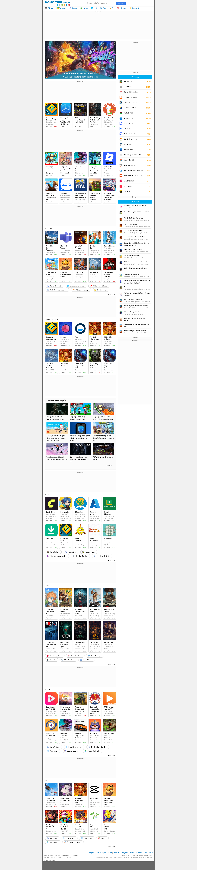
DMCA (150, 853)
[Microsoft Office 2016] (121, 175)
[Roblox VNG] (121, 133)
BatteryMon (129, 160)
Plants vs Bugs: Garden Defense (135, 330)
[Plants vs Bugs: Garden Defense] (121, 331)
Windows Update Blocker (133, 170)
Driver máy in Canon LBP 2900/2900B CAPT (132, 155)
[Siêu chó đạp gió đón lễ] (121, 312)
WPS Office (128, 186)
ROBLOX (128, 123)
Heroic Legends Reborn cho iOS (134, 299)
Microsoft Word (131, 150)
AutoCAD (129, 181)
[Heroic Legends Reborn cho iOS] (121, 300)
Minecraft (128, 81)
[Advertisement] (98, 27)
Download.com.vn (138, 855)
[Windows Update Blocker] (121, 170)
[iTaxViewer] (121, 144)
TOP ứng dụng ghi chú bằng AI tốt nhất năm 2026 (137, 294)
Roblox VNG (130, 134)
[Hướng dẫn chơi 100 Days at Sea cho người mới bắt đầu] (121, 244)
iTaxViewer (128, 144)
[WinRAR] (121, 113)
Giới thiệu (100, 853)
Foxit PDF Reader (132, 97)
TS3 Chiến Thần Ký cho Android (134, 237)
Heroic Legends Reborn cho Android (136, 305)
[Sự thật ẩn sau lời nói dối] (121, 256)
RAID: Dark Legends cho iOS (135, 249)
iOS (46, 781)
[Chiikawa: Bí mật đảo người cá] (121, 275)
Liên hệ (131, 853)
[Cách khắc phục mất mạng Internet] (121, 269)
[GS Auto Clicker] (121, 107)
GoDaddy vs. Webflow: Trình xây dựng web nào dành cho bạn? (137, 282)
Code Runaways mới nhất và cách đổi (136, 212)
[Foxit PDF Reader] (121, 97)
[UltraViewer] (121, 118)
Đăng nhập (91, 853)
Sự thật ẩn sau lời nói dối (132, 255)
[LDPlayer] (121, 191)
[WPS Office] (121, 186)
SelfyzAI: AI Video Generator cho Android (135, 207)
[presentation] (48, 60)
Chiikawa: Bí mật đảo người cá (134, 274)
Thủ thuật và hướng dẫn (56, 400)
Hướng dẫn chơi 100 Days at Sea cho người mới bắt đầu (136, 244)
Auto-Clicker (129, 87)
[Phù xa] (121, 287)
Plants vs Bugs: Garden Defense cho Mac (136, 325)
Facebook (138, 853)
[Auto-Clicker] (121, 86)
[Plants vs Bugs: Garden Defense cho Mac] (121, 325)
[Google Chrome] (121, 139)
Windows (48, 228)
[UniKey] (121, 92)
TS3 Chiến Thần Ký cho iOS (133, 230)
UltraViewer (129, 118)
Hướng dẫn (124, 853)
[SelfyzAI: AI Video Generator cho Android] (121, 206)
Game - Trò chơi (51, 320)
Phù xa (126, 287)
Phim (47, 586)
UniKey (131, 92)
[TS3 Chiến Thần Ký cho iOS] (121, 231)
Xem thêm (111, 294)
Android (48, 690)
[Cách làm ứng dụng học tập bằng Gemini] (121, 319)
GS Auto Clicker (130, 108)
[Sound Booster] (121, 165)
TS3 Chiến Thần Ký (130, 224)
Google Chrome (130, 139)
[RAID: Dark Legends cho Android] (121, 262)
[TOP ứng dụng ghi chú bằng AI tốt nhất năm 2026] (121, 294)
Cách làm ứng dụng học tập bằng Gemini (135, 319)
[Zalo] (121, 128)
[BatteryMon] (121, 160)
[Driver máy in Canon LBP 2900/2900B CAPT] (121, 154)
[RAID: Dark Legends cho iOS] (121, 250)
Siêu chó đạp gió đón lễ (131, 312)
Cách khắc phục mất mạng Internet (135, 268)
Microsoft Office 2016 (133, 176)
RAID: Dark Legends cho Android (136, 262)
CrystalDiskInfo (130, 102)
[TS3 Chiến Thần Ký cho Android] (121, 237)
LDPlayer (127, 191)
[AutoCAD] (121, 181)
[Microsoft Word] (121, 149)
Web (47, 494)
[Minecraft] (121, 81)
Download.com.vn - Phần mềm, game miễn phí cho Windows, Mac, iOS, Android (57, 3)
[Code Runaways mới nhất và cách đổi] (121, 212)
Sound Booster (130, 165)
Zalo (127, 129)
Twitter (145, 853)
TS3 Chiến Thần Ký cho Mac (133, 218)
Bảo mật (116, 853)
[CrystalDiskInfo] (121, 102)
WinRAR (128, 113)
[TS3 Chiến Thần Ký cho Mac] (121, 219)
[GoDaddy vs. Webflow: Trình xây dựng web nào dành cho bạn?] (121, 281)
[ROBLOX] (121, 123)
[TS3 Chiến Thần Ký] (121, 225)
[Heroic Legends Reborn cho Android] (121, 306)
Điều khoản (108, 853)
